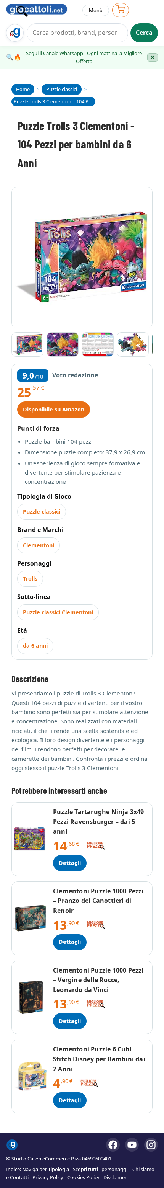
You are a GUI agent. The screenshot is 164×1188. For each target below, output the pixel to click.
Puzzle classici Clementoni (58, 612)
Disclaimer (115, 1177)
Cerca (144, 32)
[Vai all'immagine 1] (27, 344)
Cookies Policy (83, 1177)
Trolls (30, 578)
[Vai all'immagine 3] (98, 344)
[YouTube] (132, 1145)
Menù (96, 10)
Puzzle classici (41, 511)
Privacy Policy (47, 1177)
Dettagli (70, 863)
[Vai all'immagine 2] (63, 344)
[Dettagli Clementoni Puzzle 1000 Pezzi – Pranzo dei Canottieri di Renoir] (30, 918)
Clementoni (38, 545)
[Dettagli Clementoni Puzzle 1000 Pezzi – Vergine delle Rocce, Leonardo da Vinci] (30, 997)
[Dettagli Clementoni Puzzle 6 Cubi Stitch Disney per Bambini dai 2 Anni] (30, 1076)
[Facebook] (113, 1145)
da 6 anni (35, 645)
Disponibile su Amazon (53, 409)
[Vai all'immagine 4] (133, 344)
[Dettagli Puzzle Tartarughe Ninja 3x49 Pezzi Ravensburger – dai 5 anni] (30, 839)
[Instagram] (151, 1145)
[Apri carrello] (120, 10)
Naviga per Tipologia (45, 1169)
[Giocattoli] (41, 10)
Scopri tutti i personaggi (100, 1169)
